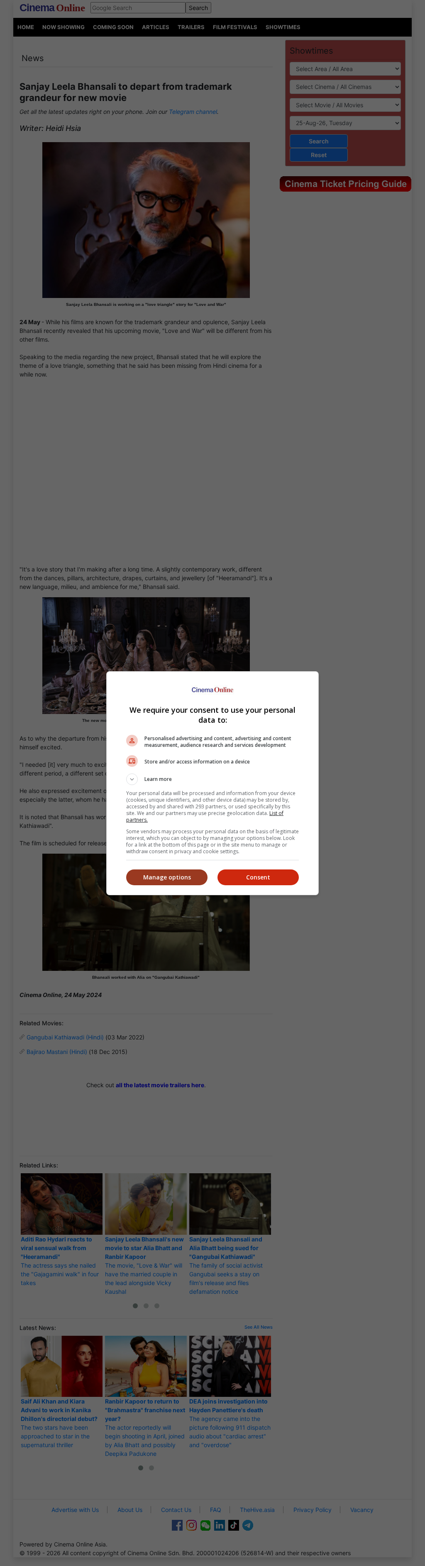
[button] (212, 779)
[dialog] (212, 783)
